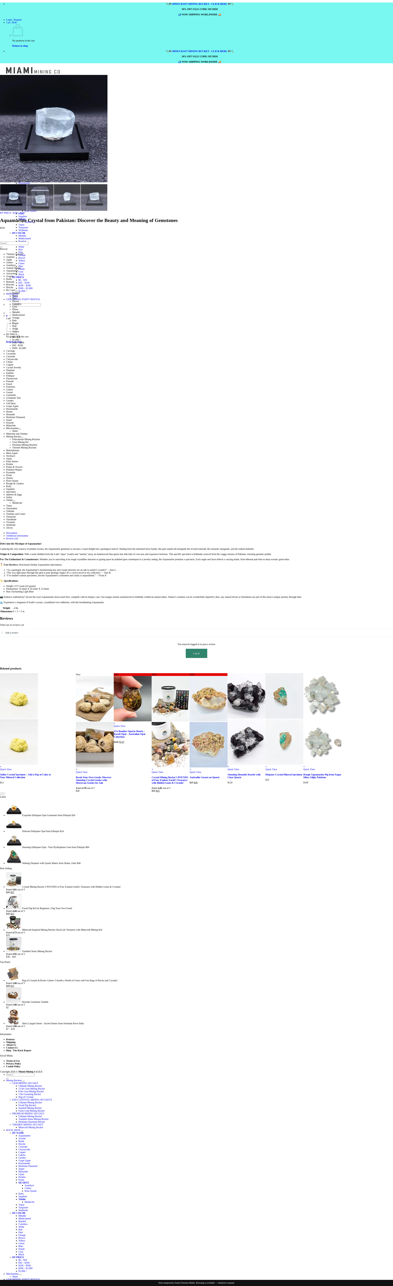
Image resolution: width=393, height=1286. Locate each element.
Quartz (9, 478)
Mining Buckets (14, 1080)
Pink (20, 252)
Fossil (9, 384)
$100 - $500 (19, 213)
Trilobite (10, 511)
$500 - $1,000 (19, 348)
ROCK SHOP (13, 1130)
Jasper (9, 420)
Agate (9, 259)
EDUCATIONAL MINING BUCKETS (32, 1099)
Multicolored (18, 315)
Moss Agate (12, 453)
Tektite (9, 500)
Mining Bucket (13, 436)
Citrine (9, 362)
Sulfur (9, 497)
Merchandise (12, 428)
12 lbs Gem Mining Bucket (31, 1088)
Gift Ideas (11, 403)
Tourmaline (11, 508)
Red (20, 249)
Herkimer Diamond (15, 417)
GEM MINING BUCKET (25, 1083)
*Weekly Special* (15, 254)
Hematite (10, 414)
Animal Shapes (13, 268)
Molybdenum (12, 450)
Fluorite (10, 381)
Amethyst (11, 265)
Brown (21, 258)
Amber (9, 262)
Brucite (9, 287)
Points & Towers (14, 467)
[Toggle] (16, 290)
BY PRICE (5, 213)
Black (21, 274)
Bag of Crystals (25, 1097)
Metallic (16, 312)
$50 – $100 (23, 282)
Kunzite (10, 422)
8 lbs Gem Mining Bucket (31, 1091)
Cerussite (10, 356)
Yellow (21, 260)
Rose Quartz (12, 480)
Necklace (10, 456)
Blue (20, 266)
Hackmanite (24, 183)
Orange (15, 317)
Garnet (9, 392)
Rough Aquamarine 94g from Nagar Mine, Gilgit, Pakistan (322, 776)
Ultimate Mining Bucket (30, 1086)
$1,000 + (22, 291)
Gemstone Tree (13, 398)
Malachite (11, 425)
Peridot (9, 464)
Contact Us (12, 1047)
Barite (9, 279)
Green (21, 263)
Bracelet (10, 284)
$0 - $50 (16, 337)
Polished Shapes (14, 469)
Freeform (10, 386)
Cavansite (11, 353)
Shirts (15, 431)
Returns (10, 1039)
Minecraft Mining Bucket (30, 1127)
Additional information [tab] (17, 535)
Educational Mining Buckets (26, 439)
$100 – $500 (24, 285)
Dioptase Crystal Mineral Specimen (283, 774)
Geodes (10, 400)
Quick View (6, 769)
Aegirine (10, 257)
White (21, 246)
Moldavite (17, 503)
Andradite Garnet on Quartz (205, 777)
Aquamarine (12, 270)
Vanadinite (11, 519)
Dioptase (10, 370)
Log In (196, 653)
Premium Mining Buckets (24, 445)
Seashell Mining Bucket (30, 1108)
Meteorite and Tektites (17, 433)
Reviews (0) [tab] (12, 538)
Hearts (9, 411)
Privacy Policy (13, 1063)
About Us (11, 1045)
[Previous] (1, 794)
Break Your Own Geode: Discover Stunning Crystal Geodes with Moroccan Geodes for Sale (93, 780)
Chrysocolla (12, 359)
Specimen (11, 491)
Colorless (16, 304)
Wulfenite (23, 230)
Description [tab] (11, 533)
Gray (20, 271)
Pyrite (9, 475)
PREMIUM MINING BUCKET (28, 1113)
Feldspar (10, 375)
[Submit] (7, 1078)
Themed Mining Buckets (24, 447)
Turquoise (23, 227)
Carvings (10, 351)
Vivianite (10, 522)
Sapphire (22, 216)
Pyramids (10, 472)
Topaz (21, 224)
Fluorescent (11, 378)
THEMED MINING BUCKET (27, 1124)
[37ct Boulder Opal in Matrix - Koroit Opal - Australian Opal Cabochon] (133, 720)
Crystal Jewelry (13, 367)
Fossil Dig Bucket (27, 1105)
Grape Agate (12, 406)
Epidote (10, 373)
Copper (9, 364)
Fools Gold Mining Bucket (31, 1110)
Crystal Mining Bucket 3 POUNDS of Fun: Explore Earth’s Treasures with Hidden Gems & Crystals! (170, 780)
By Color (10, 290)
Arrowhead (11, 273)
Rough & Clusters (15, 483)
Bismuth (10, 281)
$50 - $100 (17, 345)
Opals (9, 458)
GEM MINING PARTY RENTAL (23, 299)
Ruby (9, 486)
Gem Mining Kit (20, 442)
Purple (21, 269)
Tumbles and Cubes (15, 514)
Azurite (9, 276)
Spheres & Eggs (14, 494)
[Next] (3, 794)
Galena (9, 389)
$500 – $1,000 (25, 288)
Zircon (9, 527)
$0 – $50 (22, 280)
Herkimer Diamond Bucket (31, 1122)
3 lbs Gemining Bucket (29, 1094)
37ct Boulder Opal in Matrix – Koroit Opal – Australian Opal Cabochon (129, 734)
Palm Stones (12, 461)
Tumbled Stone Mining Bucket (33, 1119)
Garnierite (11, 395)
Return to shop (20, 46)
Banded (16, 293)
